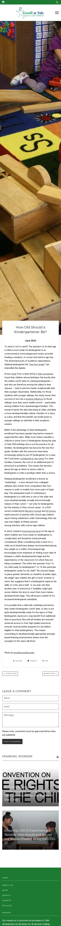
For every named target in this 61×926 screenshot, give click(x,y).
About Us (7, 885)
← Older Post (10, 674)
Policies (7, 905)
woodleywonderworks (23, 652)
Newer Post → (51, 674)
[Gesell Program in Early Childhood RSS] (58, 757)
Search (6, 895)
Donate (6, 900)
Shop (5, 890)
